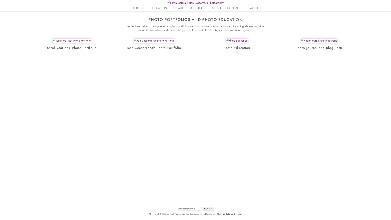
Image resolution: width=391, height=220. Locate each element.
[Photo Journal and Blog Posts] (319, 41)
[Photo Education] (237, 41)
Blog (202, 8)
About (216, 8)
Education (159, 8)
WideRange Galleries (232, 214)
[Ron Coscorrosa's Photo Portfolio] (154, 41)
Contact (234, 8)
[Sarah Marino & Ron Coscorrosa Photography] (196, 3)
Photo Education (236, 47)
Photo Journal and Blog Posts (319, 47)
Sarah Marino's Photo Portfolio (72, 47)
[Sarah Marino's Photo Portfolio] (72, 41)
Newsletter (182, 8)
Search (252, 8)
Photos (138, 8)
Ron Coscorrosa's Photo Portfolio (154, 47)
